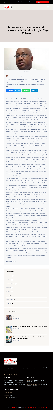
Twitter (18, 90)
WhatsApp (26, 90)
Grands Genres (9, 275)
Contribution (8, 287)
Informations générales (10, 283)
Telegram (35, 90)
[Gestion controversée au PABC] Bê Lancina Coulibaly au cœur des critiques (30, 326)
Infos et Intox (8, 279)
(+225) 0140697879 (13, 397)
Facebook (10, 90)
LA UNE (7, 295)
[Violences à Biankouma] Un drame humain (23, 316)
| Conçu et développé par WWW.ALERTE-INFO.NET (36, 407)
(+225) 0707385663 (43, 2)
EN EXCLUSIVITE (9, 299)
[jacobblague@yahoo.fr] (24, 2)
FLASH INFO (8, 303)
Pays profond (8, 291)
